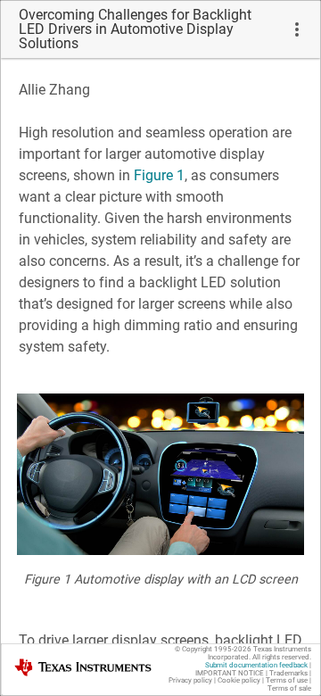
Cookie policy (239, 680)
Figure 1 (159, 175)
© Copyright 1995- (213, 649)
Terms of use (287, 680)
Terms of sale (289, 688)
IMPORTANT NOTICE (229, 673)
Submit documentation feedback (256, 665)
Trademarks (288, 673)
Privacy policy (190, 680)
